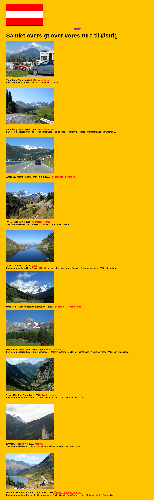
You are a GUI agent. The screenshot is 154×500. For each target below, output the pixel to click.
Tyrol (34, 265)
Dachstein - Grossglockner (67, 307)
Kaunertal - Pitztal (41, 222)
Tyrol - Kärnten (49, 395)
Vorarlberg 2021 (46, 129)
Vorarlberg (43, 80)
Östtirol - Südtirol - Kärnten (68, 492)
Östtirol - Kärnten (53, 349)
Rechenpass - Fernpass (63, 177)
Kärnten (39, 444)
